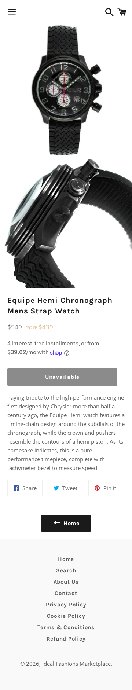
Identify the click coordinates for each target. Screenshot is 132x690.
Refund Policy (66, 638)
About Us (66, 582)
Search (66, 570)
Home (66, 559)
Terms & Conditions (66, 627)
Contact (66, 593)
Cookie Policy (66, 616)
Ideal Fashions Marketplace (76, 663)
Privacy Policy (66, 604)
